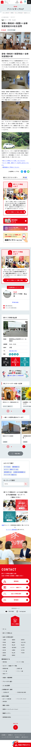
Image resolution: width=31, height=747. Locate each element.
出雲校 (13, 650)
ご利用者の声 (6, 692)
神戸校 (4, 645)
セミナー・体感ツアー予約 (10, 666)
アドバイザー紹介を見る (10, 307)
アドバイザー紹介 (7, 681)
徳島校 (13, 655)
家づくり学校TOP (6, 12)
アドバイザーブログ (21, 699)
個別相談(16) (15, 467)
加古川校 (23, 642)
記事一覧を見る (8, 305)
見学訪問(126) (7, 472)
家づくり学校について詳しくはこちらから (14, 160)
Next (23, 411)
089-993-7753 (13, 351)
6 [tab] (17, 411)
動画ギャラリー (7, 713)
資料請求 (5, 701)
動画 (3, 525)
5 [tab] (16, 411)
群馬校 (22, 639)
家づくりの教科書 (7, 699)
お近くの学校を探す (8, 637)
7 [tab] (18, 411)
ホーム (4, 629)
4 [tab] (15, 411)
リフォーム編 (20, 671)
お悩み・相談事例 (7, 677)
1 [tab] (12, 411)
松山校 (13, 652)
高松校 (4, 652)
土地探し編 (19, 668)
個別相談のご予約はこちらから (11, 167)
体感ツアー (5, 673)
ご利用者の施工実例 (21, 692)
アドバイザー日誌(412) (10, 475)
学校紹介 (12, 12)
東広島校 (14, 647)
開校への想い (6, 705)
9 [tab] (20, 411)
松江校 (4, 650)
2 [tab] (13, 411)
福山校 (22, 645)
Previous (8, 411)
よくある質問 (6, 685)
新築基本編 (5, 668)
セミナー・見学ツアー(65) (11, 469)
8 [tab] (19, 411)
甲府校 (4, 642)
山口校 (22, 647)
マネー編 (5, 671)
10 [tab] (21, 411)
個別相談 (5, 662)
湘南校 (13, 639)
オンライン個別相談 (11, 529)
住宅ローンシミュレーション (10, 709)
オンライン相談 (20, 662)
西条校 (4, 655)
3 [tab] (14, 411)
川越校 (4, 639)
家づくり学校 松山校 (18, 12)
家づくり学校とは (7, 633)
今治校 (22, 652)
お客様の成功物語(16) (19, 472)
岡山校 (13, 645)
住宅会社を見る (7, 717)
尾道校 (4, 647)
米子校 (22, 650)
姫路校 (13, 642)
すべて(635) (7, 467)
